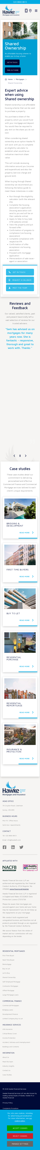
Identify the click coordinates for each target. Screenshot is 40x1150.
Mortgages (20, 79)
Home (10, 79)
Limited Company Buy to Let (13, 1018)
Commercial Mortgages (11, 1005)
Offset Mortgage (8, 990)
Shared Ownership (9, 977)
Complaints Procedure (10, 1108)
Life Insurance (7, 1029)
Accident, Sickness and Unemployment (16, 1042)
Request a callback (21, 280)
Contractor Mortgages (10, 986)
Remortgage (7, 964)
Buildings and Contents (11, 1047)
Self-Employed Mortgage (11, 982)
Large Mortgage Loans (10, 995)
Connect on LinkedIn (13, 847)
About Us (6, 1057)
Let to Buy (6, 973)
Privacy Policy (8, 1103)
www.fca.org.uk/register (19, 889)
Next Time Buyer (8, 960)
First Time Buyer (8, 955)
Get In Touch (12, 62)
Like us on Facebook (5, 847)
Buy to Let (6, 969)
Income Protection (9, 1038)
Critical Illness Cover (10, 1033)
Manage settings (20, 1144)
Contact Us (6, 1070)
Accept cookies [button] (20, 1128)
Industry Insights (8, 1066)
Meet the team (20, 288)
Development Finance (10, 1014)
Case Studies (7, 1075)
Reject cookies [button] (20, 1136)
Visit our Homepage (11, 10)
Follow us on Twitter (21, 847)
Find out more (12, 70)
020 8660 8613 (20, 2)
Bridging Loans (8, 1010)
